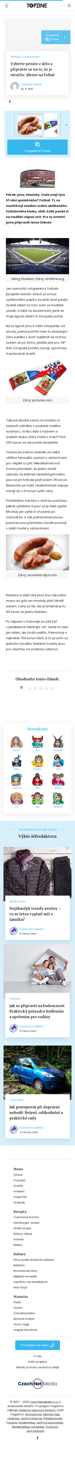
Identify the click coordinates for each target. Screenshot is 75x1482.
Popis (17, 1302)
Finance (14, 999)
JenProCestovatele (49, 1423)
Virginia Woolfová (25, 1330)
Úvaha (17, 1308)
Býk (38, 750)
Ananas (18, 1239)
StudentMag (26, 1423)
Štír (58, 769)
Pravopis (19, 1180)
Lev (17, 807)
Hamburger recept (26, 1223)
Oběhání (13, 1419)
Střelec (37, 769)
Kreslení (19, 1191)
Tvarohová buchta (26, 1217)
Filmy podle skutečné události (33, 1260)
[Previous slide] (11, 125)
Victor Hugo (21, 1324)
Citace (17, 1175)
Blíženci (58, 807)
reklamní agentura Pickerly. (37, 1410)
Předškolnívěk (52, 1419)
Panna (17, 750)
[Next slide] (63, 125)
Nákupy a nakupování (25, 57)
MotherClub (51, 1414)
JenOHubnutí (35, 1431)
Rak (37, 807)
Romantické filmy (25, 1271)
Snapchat (20, 1197)
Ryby (17, 769)
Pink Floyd (20, 1287)
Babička (18, 1265)
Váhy (38, 788)
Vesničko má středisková (30, 1282)
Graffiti (18, 1186)
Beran (58, 788)
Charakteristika (24, 1313)
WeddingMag (21, 1427)
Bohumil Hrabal (23, 1319)
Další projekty (37, 1362)
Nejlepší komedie (25, 1276)
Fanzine (12, 1423)
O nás (38, 1356)
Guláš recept (22, 1228)
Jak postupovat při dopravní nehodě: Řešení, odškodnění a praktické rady (36, 1112)
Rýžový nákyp (22, 1234)
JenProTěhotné (31, 1419)
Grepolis (19, 1202)
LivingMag (37, 1427)
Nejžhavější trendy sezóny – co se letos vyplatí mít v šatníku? (35, 914)
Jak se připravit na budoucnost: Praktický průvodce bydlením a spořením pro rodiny (37, 1011)
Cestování (16, 1100)
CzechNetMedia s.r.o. (44, 1402)
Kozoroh (58, 750)
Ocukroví (51, 1427)
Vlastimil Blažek (31, 84)
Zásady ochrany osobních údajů (37, 1367)
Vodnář (16, 788)
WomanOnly (33, 1414)
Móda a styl (17, 901)
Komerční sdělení (32, 929)
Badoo (17, 1245)
